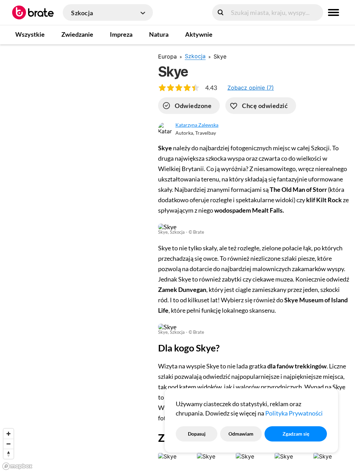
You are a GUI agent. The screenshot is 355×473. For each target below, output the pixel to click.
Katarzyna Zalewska (196, 125)
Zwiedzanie (77, 34)
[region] (73, 258)
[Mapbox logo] (17, 466)
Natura (158, 34)
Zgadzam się (296, 434)
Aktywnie (199, 34)
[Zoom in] (8, 434)
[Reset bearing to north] (8, 454)
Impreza (121, 34)
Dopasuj (197, 434)
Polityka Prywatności (294, 413)
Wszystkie (30, 34)
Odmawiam (240, 434)
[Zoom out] (8, 444)
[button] (250, 87)
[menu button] (333, 12)
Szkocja (195, 56)
